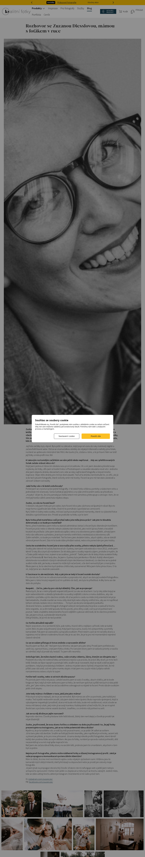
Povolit (96, 436)
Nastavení (67, 436)
